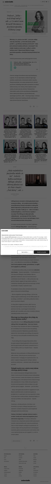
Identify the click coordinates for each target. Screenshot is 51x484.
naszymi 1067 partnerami (10, 237)
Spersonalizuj (25, 252)
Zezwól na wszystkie (41, 252)
